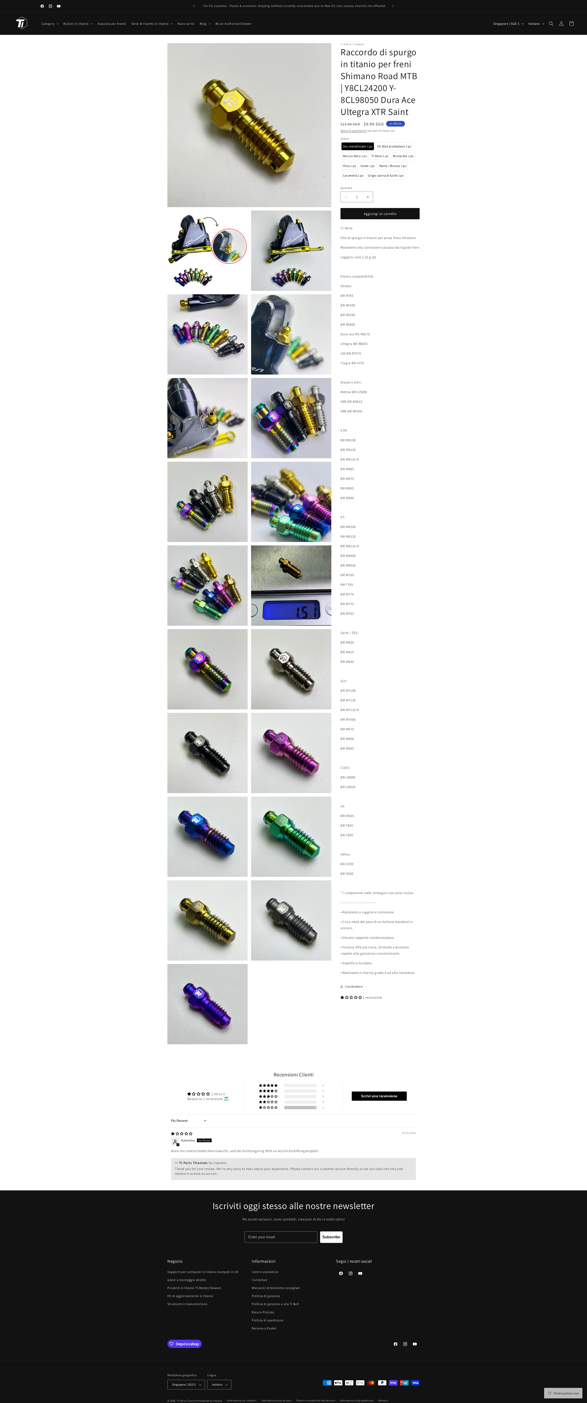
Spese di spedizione (353, 130)
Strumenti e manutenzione (187, 1304)
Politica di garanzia (266, 1296)
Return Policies (263, 1312)
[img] (182, 1133)
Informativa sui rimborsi (242, 1400)
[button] (50, 23)
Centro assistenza (265, 1272)
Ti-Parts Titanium (187, 1400)
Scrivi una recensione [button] (379, 1096)
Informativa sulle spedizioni (357, 1400)
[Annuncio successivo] (393, 6)
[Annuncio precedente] (194, 6)
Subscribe (331, 1237)
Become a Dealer (264, 1328)
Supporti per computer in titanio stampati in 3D (202, 1272)
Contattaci (259, 1280)
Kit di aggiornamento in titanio (190, 1296)
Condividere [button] (354, 986)
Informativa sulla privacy (276, 1400)
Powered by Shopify (210, 1400)
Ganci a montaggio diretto (186, 1280)
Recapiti (383, 1400)
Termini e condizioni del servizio (315, 1400)
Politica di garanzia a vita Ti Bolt (275, 1304)
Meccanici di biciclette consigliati (276, 1288)
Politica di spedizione (267, 1320)
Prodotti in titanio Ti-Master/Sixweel (194, 1288)
